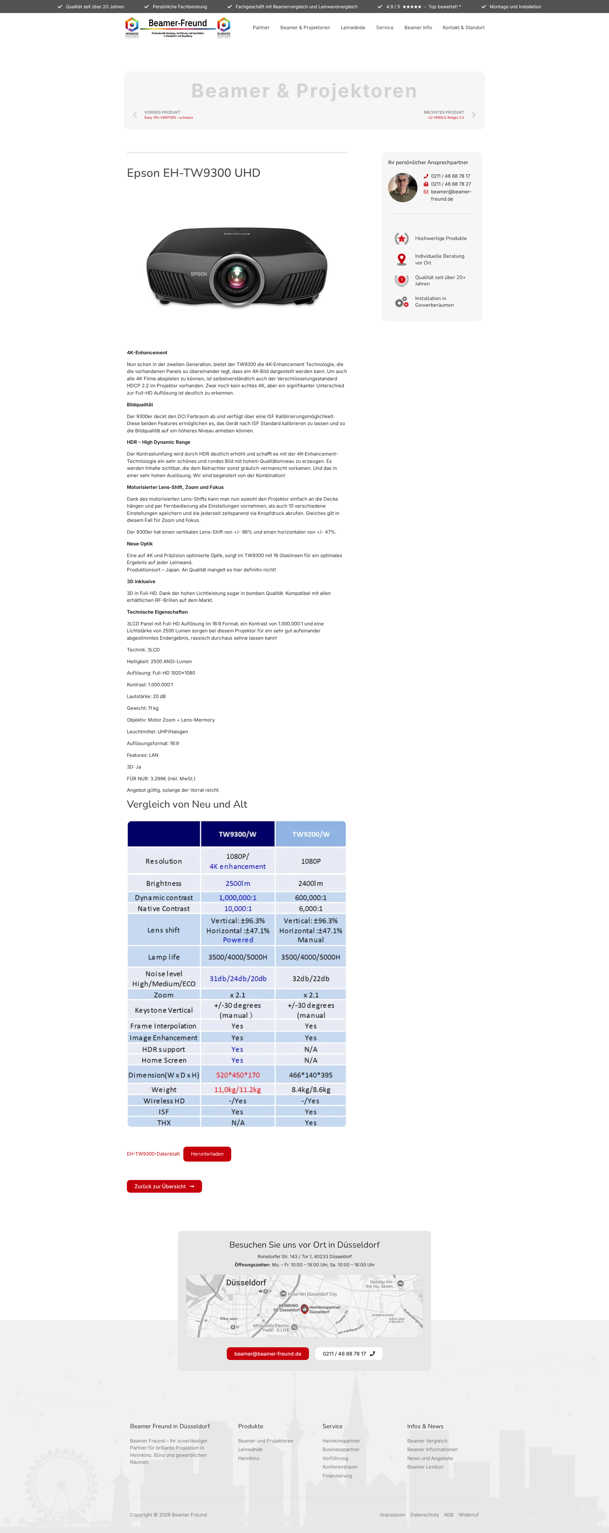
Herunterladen (207, 1154)
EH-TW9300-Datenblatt (153, 1154)
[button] (261, 28)
